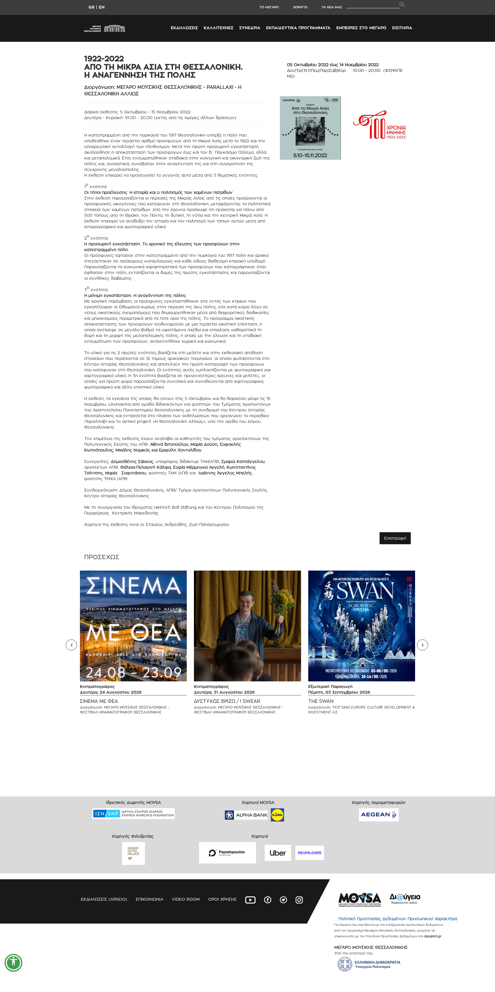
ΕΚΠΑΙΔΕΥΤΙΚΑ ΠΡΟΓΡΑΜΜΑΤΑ (298, 27)
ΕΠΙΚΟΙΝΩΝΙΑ (149, 899)
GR (92, 7)
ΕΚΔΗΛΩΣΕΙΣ (184, 27)
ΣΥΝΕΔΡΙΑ (249, 27)
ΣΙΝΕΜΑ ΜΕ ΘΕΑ (99, 701)
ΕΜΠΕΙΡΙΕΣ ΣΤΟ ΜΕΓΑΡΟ (361, 27)
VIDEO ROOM (186, 899)
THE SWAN (320, 701)
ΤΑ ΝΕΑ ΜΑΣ (332, 7)
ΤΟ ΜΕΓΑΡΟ (269, 7)
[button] (13, 963)
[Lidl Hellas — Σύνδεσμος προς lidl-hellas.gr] (269, 813)
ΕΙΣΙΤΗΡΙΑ (402, 27)
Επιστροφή (395, 538)
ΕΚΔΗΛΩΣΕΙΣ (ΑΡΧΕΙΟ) (104, 899)
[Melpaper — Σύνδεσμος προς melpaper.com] (294, 813)
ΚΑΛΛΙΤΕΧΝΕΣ (218, 27)
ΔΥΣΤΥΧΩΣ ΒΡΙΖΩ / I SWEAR (227, 701)
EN (102, 7)
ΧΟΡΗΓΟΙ (300, 7)
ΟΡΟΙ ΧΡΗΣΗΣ (222, 899)
